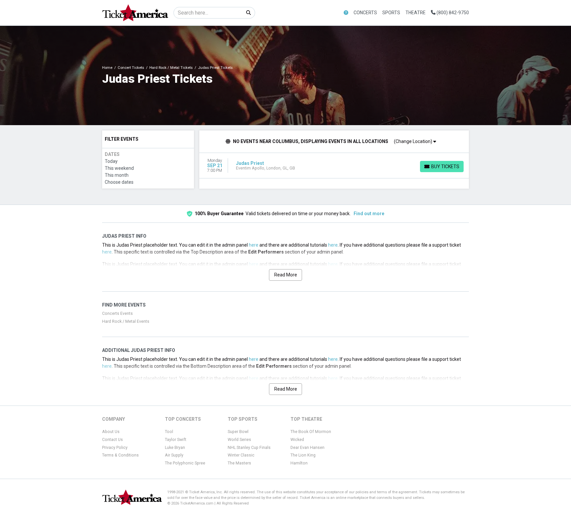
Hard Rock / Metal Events (125, 321)
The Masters (239, 463)
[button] (346, 13)
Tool (169, 431)
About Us (111, 431)
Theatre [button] (415, 12)
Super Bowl (238, 431)
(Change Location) (413, 141)
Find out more (369, 213)
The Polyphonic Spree (185, 463)
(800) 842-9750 (452, 12)
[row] (334, 165)
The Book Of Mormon (310, 431)
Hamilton (299, 463)
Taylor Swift (175, 439)
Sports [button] (391, 12)
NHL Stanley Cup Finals (249, 447)
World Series (239, 439)
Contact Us (112, 439)
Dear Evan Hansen (307, 447)
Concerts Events (117, 313)
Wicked (297, 439)
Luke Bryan (175, 447)
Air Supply (174, 455)
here (253, 245)
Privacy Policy (115, 447)
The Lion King (303, 455)
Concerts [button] (365, 12)
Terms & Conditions (120, 455)
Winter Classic (241, 455)
